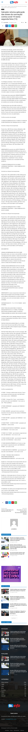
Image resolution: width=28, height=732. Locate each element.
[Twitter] (9, 26)
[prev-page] (2, 559)
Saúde (5, 6)
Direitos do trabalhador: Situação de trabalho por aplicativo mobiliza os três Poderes (18, 612)
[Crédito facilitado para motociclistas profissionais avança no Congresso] (5, 591)
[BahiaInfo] (14, 2)
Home (2, 6)
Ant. (19, 574)
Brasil (3, 556)
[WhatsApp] (15, 26)
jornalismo (6, 22)
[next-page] (4, 559)
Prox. (3, 574)
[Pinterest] (12, 26)
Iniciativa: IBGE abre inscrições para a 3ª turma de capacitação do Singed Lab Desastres (18, 605)
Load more (14, 618)
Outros (3, 9)
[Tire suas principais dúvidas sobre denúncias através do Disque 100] (5, 554)
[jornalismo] (2, 22)
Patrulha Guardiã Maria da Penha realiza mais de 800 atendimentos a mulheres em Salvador (17, 539)
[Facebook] (6, 26)
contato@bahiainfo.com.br (10, 719)
